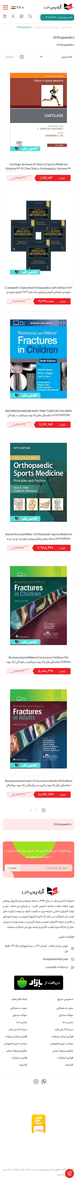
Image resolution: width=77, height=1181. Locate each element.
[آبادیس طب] (57, 7)
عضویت (12, 868)
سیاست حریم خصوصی (61, 1043)
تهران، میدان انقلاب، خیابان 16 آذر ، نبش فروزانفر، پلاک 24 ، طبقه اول (36, 948)
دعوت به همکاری (64, 1008)
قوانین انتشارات (65, 1058)
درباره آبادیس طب (64, 1029)
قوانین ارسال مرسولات (62, 1036)
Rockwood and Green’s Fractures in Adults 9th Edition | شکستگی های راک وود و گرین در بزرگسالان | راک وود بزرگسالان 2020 (38, 783)
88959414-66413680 (56, 967)
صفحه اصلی (66, 27)
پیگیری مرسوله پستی (62, 1051)
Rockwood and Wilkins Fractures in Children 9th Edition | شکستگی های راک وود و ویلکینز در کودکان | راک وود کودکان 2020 (38, 660)
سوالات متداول (65, 1015)
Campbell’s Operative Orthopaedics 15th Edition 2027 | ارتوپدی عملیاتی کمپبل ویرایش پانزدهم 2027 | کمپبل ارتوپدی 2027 (38, 290)
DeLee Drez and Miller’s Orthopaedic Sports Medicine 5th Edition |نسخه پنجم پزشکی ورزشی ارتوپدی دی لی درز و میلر (38, 537)
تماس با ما (68, 1022)
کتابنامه (69, 1065)
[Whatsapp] (44, 1082)
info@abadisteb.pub (55, 959)
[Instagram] (36, 1082)
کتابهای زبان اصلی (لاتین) (46, 27)
